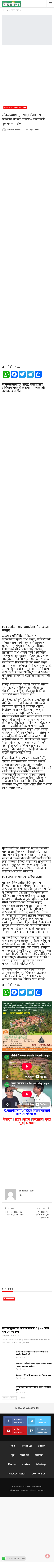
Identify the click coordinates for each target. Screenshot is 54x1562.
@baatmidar (32, 1408)
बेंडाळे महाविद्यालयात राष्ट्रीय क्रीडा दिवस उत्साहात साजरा (41, 1214)
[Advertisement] (27, 74)
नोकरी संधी (24, 1455)
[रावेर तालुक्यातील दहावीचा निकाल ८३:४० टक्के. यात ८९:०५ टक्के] (27, 1310)
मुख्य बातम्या (17, 107)
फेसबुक (7, 1119)
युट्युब (26, 1119)
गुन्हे (12, 1455)
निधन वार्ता (12, 1464)
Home (12, 1445)
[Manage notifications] (47, 1556)
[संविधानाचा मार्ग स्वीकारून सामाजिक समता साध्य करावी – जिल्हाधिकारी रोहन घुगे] (8, 1355)
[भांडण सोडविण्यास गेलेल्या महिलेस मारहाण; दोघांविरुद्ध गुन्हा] (8, 1390)
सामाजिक (39, 1455)
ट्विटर (18, 1119)
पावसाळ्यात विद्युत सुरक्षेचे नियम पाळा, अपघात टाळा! (14, 1213)
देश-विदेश (26, 1464)
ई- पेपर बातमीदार (9, 1299)
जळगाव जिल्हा (8, 107)
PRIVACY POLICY (17, 1473)
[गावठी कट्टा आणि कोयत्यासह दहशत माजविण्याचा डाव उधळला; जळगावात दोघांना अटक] (8, 1366)
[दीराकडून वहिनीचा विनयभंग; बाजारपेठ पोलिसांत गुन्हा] (8, 1378)
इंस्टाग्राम (37, 1119)
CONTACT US (39, 1473)
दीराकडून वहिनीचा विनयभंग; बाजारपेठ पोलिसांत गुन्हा (33, 1375)
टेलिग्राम (31, 1123)
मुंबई (24, 107)
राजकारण (41, 1445)
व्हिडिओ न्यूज (41, 1464)
